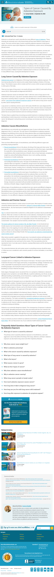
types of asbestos (41, 39)
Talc (2, 213)
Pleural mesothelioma (10, 147)
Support (5, 538)
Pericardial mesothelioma (11, 172)
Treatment (39, 534)
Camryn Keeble (26, 506)
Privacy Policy (3, 570)
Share (28, 17)
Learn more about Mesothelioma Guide (12, 549)
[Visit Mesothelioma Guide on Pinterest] (51, 570)
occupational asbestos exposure (36, 298)
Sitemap (22, 538)
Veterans (22, 536)
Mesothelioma (6, 534)
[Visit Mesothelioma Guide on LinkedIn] (48, 570)
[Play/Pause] (3, 31)
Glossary (39, 538)
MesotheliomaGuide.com (19, 2)
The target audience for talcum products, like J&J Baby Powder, (19, 224)
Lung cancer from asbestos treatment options (18, 100)
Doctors (22, 534)
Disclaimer (9, 570)
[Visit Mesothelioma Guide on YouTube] (45, 570)
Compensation (40, 536)
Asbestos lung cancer (7, 80)
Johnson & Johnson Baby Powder (36, 205)
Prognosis (5, 536)
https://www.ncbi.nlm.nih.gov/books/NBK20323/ (15, 490)
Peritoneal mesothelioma (11, 159)
